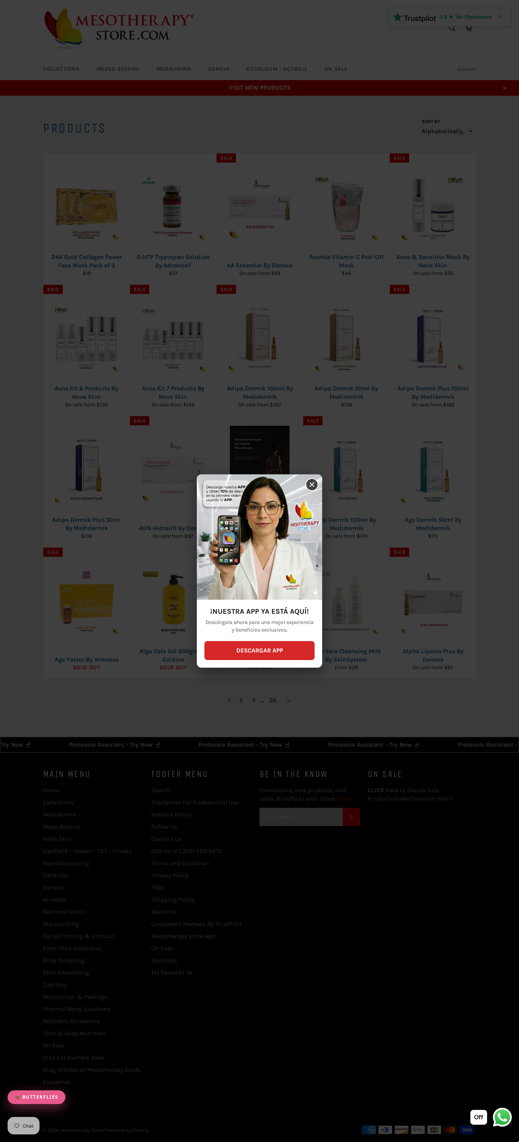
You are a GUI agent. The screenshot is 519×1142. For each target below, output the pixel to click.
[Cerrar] (311, 484)
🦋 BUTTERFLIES (36, 1097)
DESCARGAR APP (259, 650)
